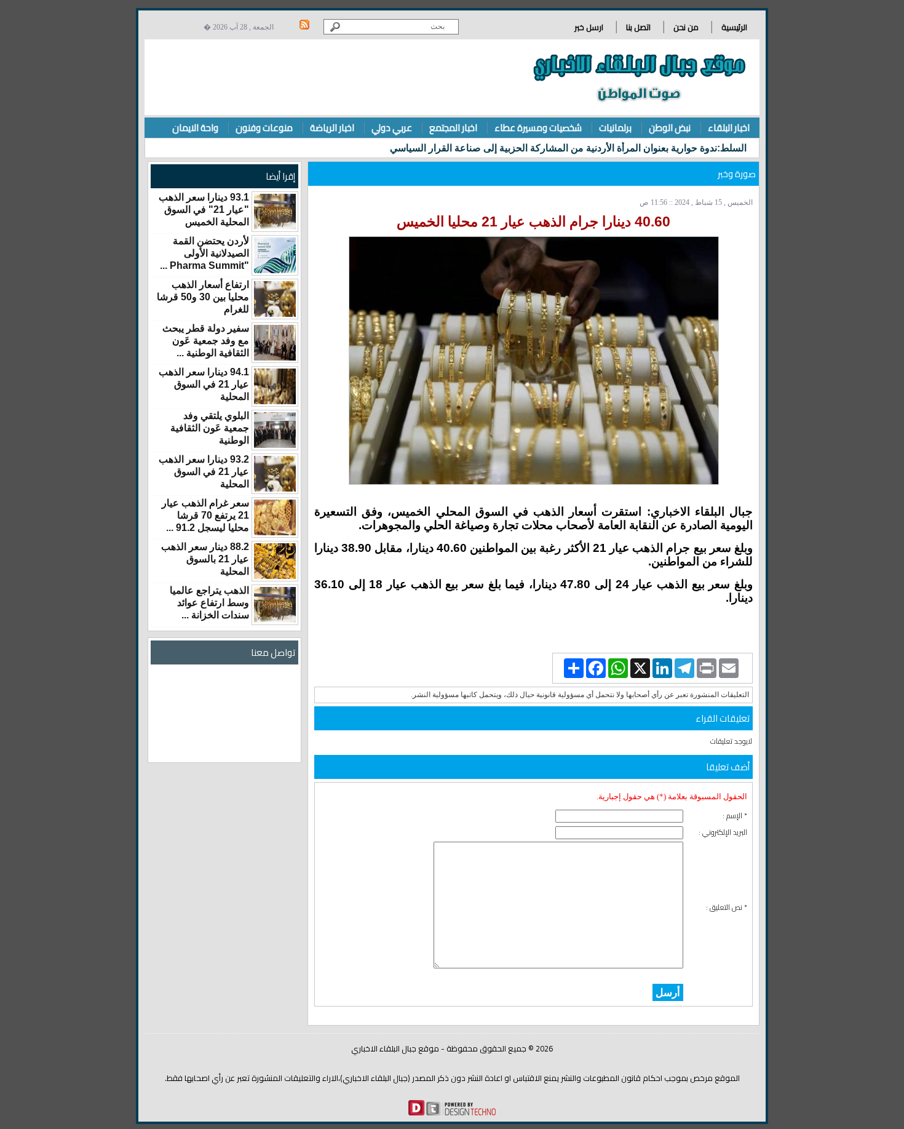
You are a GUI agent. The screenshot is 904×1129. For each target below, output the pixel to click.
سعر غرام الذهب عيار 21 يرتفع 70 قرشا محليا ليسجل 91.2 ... (205, 515)
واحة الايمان (195, 128)
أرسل (668, 992)
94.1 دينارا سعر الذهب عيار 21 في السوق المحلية (204, 384)
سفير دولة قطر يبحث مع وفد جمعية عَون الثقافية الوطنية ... (205, 340)
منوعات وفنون (264, 128)
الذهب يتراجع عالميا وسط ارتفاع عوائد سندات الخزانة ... (209, 602)
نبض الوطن (670, 128)
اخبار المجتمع (453, 128)
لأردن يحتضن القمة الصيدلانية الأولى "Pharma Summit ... (204, 253)
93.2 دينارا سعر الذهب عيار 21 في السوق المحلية (204, 471)
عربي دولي (391, 128)
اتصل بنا (638, 27)
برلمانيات (615, 128)
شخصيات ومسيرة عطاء (538, 128)
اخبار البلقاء (729, 128)
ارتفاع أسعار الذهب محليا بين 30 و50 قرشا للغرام (203, 296)
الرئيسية (734, 27)
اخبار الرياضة (332, 128)
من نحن (686, 27)
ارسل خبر (588, 27)
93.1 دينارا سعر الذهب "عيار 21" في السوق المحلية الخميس (204, 209)
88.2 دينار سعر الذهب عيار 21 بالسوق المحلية (205, 558)
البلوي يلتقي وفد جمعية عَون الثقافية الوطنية (209, 427)
